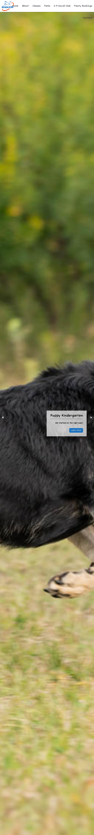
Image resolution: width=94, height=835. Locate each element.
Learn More (76, 430)
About (25, 6)
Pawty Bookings (83, 6)
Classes (36, 6)
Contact (87, 17)
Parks (47, 6)
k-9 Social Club (62, 6)
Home (15, 6)
